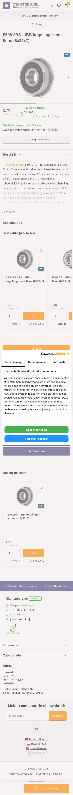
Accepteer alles (36, 429)
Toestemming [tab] (13, 361)
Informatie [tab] (59, 361)
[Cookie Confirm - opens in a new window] (55, 354)
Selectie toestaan (36, 438)
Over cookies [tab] (36, 361)
